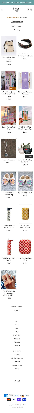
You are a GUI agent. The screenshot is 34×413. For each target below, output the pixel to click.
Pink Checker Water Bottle (8, 259)
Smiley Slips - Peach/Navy (9, 194)
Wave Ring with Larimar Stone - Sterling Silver (9, 293)
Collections (15, 17)
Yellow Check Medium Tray (25, 226)
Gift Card (17, 338)
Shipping (17, 361)
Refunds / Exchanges (17, 358)
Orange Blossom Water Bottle (9, 226)
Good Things (17, 335)
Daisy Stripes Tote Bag (9, 128)
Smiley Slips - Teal (25, 192)
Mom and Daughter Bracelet (25, 93)
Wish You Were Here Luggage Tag (25, 128)
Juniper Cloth (22, 405)
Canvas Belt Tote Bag (8, 58)
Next (19, 306)
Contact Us (17, 345)
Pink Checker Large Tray (25, 259)
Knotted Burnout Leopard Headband (25, 55)
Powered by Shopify (17, 407)
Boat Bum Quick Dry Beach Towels (9, 93)
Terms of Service (17, 365)
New (17, 328)
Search (17, 354)
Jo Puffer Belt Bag (25, 160)
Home (9, 17)
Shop (17, 332)
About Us (17, 342)
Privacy (17, 368)
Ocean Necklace (9, 160)
